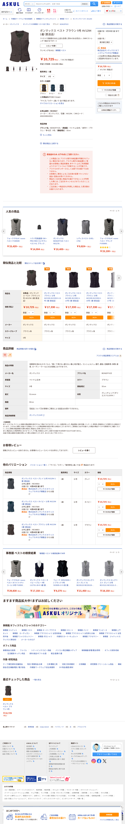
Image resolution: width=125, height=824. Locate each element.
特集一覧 (80, 799)
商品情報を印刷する (114, 24)
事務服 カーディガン (21, 633)
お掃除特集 (75, 793)
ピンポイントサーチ (68, 799)
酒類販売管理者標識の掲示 (57, 765)
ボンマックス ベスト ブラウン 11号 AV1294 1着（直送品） (39, 526)
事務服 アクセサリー (90, 636)
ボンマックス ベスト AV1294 (82, 19)
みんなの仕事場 (76, 754)
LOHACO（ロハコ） (77, 746)
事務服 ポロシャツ (45, 636)
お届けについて (7, 749)
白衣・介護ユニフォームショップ (15, 799)
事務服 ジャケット (10, 630)
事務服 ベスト (64, 19)
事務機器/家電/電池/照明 (91, 650)
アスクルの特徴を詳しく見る (109, 820)
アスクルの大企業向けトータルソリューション (79, 762)
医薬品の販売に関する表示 (57, 770)
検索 (94, 3)
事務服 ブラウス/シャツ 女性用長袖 (47, 633)
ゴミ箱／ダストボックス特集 (59, 793)
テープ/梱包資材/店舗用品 (13, 664)
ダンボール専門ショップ (12, 796)
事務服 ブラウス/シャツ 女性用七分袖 (80, 633)
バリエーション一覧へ (38, 465)
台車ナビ (37, 796)
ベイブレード (59, 727)
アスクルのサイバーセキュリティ (34, 760)
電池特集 (47, 790)
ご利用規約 (52, 749)
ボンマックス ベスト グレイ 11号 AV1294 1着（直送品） (39, 480)
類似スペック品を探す (33, 263)
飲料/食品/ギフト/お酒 (38, 653)
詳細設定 (85, 4)
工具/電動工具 (52, 664)
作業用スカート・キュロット (67, 636)
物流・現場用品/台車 (34, 664)
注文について (6, 746)
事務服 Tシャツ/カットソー (23, 636)
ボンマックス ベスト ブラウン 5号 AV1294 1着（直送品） (8, 706)
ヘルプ (118, 6)
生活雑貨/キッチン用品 (16, 653)
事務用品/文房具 (9, 650)
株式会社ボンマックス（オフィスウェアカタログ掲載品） (108, 51)
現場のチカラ (27, 796)
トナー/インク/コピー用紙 (41, 650)
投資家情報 (30, 749)
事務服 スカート (67, 630)
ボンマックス (14, 24)
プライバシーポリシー (56, 751)
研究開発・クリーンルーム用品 (101, 664)
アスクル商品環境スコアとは (107, 356)
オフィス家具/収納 (112, 650)
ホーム (5, 19)
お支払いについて (8, 751)
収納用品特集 (96, 796)
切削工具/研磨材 (68, 664)
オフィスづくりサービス (51, 799)
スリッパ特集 (94, 793)
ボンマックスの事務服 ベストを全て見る (36, 24)
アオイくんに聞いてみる (107, 754)
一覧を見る (37, 680)
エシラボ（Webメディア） (79, 756)
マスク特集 (71, 796)
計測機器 (82, 664)
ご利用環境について (55, 754)
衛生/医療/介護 (56, 653)
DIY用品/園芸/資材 (66, 667)
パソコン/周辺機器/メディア (66, 650)
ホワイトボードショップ (89, 790)
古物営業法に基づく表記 (57, 759)
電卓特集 (39, 790)
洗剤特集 (84, 793)
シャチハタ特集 (108, 796)
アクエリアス (81, 727)
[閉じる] (121, 807)
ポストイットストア (34, 799)
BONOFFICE (64, 24)
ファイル (23, 650)
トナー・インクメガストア (25, 790)
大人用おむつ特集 (83, 796)
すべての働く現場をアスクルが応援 (54, 796)
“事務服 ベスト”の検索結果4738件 (52, 553)
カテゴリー (5, 12)
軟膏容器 (31, 727)
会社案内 (29, 746)
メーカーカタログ (28, 640)
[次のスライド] (36, 69)
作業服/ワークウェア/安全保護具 (21, 19)
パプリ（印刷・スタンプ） (78, 749)
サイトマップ (53, 746)
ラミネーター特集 (72, 790)
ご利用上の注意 (54, 756)
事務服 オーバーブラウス (46, 630)
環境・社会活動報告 (32, 751)
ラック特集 (44, 793)
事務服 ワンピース (100, 630)
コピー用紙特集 (9, 790)
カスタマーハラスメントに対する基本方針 (34, 755)
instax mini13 (44, 727)
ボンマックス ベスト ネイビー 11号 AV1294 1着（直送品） (39, 503)
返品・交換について (8, 754)
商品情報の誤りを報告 (25, 349)
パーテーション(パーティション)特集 (16, 793)
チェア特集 (34, 793)
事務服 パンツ (83, 630)
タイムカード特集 (58, 790)
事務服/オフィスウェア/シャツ (46, 19)
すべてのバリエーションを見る (52, 103)
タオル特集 (104, 793)
